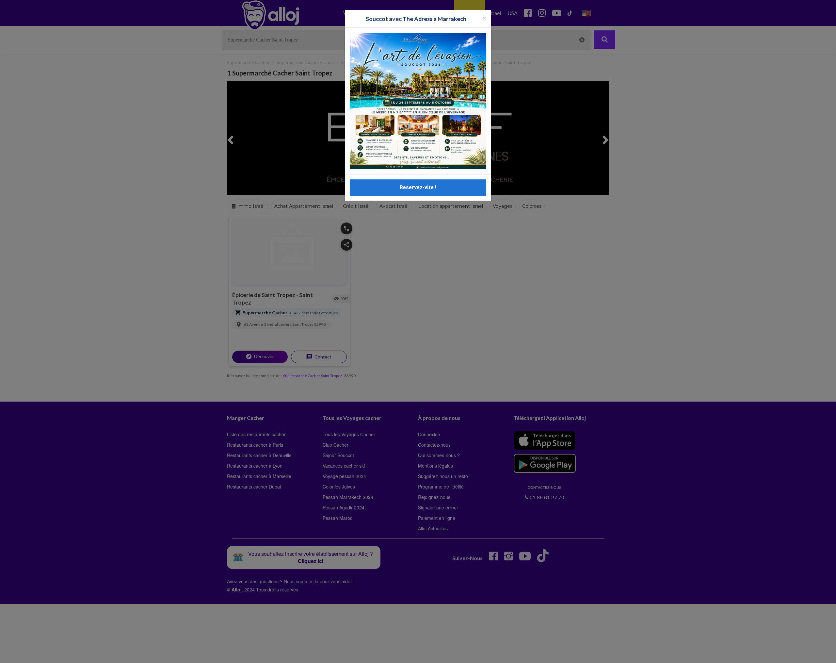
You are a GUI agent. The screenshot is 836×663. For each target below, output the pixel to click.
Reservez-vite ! (418, 187)
